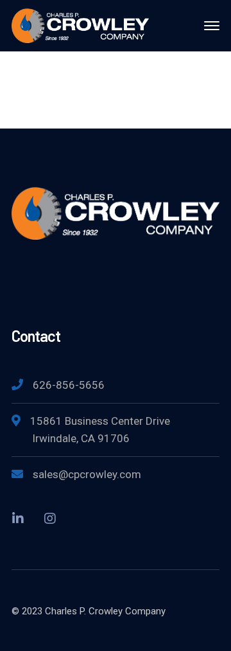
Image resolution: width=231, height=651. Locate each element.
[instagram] (50, 518)
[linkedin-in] (18, 518)
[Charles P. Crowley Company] (80, 25)
